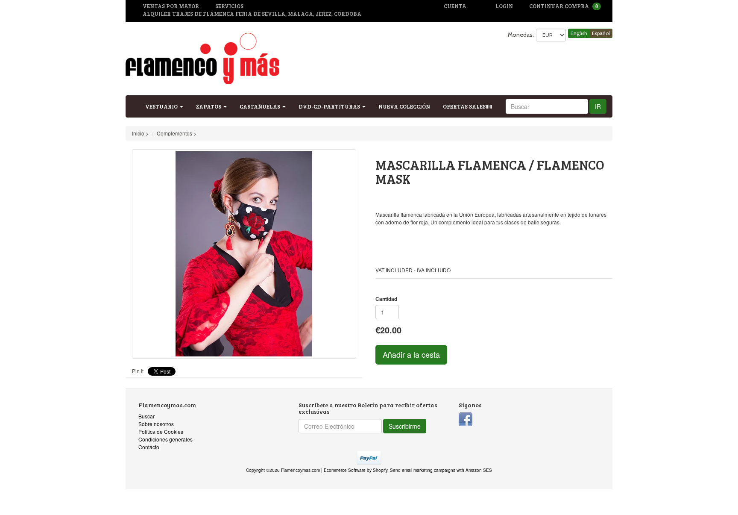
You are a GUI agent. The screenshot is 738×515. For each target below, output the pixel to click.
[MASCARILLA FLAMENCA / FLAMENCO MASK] (244, 254)
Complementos (174, 133)
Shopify (380, 470)
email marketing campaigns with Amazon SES (447, 470)
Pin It (138, 370)
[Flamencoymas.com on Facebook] (465, 418)
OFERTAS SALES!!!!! (467, 106)
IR (598, 106)
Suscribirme (405, 426)
